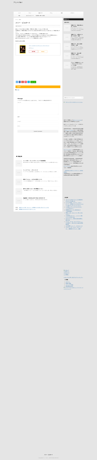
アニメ (30, 12)
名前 (18, 116)
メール (19, 121)
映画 (62, 12)
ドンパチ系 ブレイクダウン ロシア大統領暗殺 (34, 160)
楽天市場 (33, 51)
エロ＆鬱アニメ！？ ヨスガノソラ (74, 226)
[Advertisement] (38, 8)
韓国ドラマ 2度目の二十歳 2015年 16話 (77, 35)
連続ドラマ (40, 12)
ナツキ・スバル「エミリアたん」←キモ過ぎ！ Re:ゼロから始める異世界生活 (74, 223)
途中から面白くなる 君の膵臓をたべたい (33, 188)
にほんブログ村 (67, 277)
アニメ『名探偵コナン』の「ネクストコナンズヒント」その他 (77, 64)
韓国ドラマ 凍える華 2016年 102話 (76, 54)
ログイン (68, 282)
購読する (67, 19)
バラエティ (72, 12)
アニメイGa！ (18, 2)
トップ (19, 12)
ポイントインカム (77, 120)
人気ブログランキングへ (77, 277)
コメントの (69, 284)
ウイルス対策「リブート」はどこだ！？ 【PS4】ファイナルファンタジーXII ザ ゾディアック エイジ (74, 204)
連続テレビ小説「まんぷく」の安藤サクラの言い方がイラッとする (34, 207)
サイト (18, 126)
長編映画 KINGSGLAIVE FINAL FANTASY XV (34, 198)
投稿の (68, 283)
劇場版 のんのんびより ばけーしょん (27, 209)
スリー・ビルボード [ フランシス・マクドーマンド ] (39, 45)
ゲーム (51, 12)
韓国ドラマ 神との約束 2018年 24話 (77, 44)
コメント (19, 102)
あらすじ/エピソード (30, 15)
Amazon (42, 51)
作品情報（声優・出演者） (40, 15)
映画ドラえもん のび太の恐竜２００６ (32, 179)
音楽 (19, 15)
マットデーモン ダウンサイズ (30, 170)
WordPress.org (69, 286)
